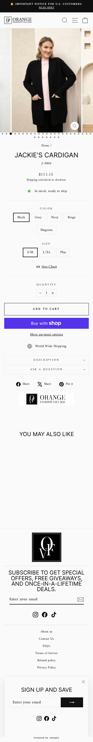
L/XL (47, 252)
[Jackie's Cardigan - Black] (9, 512)
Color (46, 209)
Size (46, 244)
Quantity (46, 285)
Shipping (32, 179)
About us (47, 631)
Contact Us (46, 639)
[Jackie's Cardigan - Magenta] (31, 512)
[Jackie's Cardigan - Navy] (20, 512)
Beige (72, 217)
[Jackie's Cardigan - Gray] (14, 512)
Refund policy (46, 660)
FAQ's (47, 646)
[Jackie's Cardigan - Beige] (26, 512)
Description (46, 360)
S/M (30, 252)
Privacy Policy (46, 667)
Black (21, 217)
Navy (54, 217)
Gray (38, 217)
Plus (63, 252)
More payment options (46, 334)
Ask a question (46, 369)
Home (45, 145)
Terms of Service (46, 653)
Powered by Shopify (46, 738)
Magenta (46, 230)
